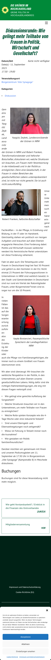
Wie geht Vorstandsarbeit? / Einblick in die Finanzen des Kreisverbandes (25, 508)
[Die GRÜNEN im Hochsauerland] (6, 9)
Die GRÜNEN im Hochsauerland (21, 7)
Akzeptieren (26, 637)
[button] (47, 610)
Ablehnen (26, 644)
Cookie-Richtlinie (12, 657)
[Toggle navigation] (46, 23)
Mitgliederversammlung (25, 526)
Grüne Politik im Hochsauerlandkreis (22, 14)
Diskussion (10, 95)
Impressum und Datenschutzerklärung (31, 657)
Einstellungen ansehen (25, 651)
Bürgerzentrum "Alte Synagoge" (17, 82)
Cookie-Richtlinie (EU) (25, 592)
